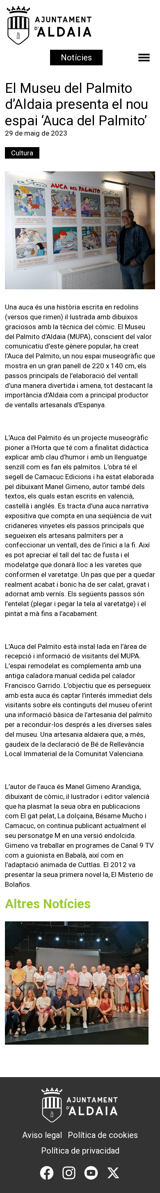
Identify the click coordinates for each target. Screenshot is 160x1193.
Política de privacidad (80, 1151)
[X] (113, 1172)
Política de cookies (103, 1135)
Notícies (76, 57)
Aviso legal (42, 1135)
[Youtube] (91, 1172)
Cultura (22, 153)
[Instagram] (69, 1172)
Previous (21, 988)
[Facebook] (47, 1172)
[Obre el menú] (144, 57)
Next (139, 988)
